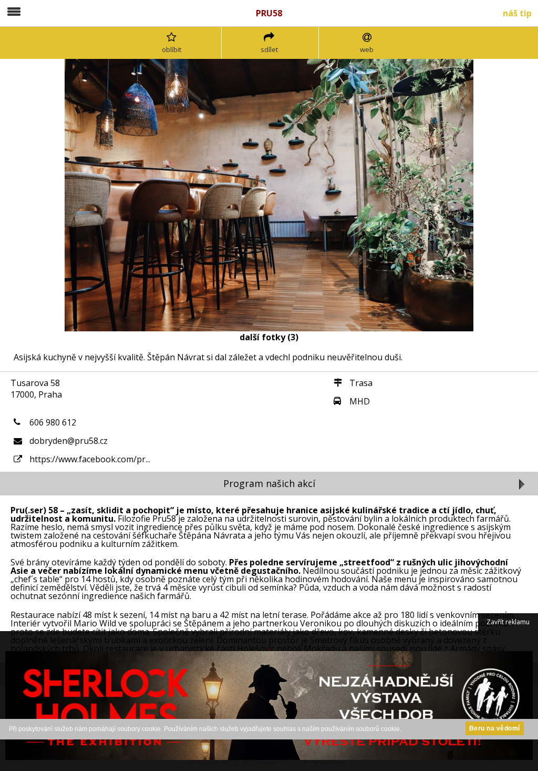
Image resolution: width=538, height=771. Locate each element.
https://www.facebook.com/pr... (89, 459)
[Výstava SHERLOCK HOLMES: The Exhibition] (269, 701)
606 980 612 (52, 422)
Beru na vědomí (494, 728)
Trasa (361, 383)
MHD (359, 401)
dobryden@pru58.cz (68, 441)
